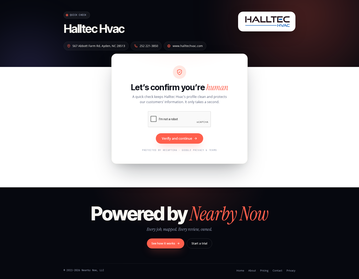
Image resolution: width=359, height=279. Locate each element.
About (252, 270)
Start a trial (199, 243)
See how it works (163, 243)
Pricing (264, 270)
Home (240, 270)
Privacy (290, 270)
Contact (277, 270)
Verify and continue (177, 138)
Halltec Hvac (94, 29)
